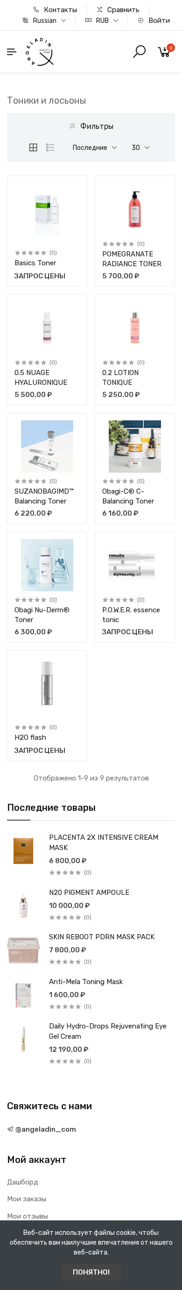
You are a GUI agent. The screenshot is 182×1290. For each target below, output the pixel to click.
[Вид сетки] (33, 147)
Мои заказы (26, 1199)
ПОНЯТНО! (91, 1272)
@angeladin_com (45, 1129)
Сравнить (122, 10)
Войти (158, 20)
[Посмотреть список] (50, 147)
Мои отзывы (27, 1216)
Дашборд (22, 1182)
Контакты (59, 10)
